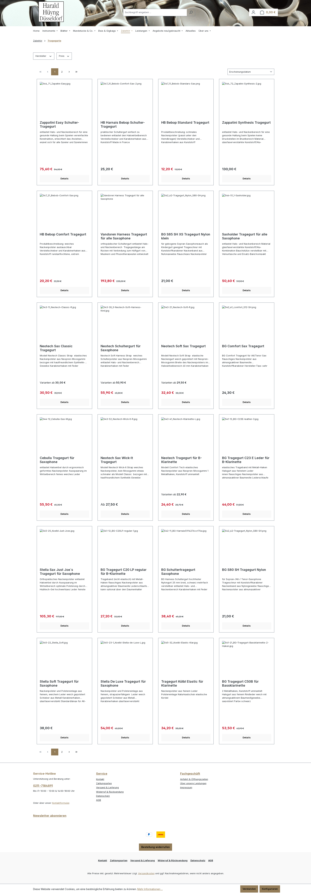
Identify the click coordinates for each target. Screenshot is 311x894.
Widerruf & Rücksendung (110, 791)
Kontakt (100, 779)
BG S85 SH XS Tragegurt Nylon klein (185, 236)
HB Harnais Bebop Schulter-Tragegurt (123, 124)
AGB (98, 800)
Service (101, 773)
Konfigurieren (270, 889)
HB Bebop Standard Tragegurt (185, 122)
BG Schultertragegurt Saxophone (178, 572)
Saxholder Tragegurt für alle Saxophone (244, 236)
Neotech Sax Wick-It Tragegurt (117, 460)
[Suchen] (191, 12)
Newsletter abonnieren (49, 815)
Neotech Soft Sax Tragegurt (183, 346)
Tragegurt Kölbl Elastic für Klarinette (182, 683)
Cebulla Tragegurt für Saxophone (57, 460)
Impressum (186, 787)
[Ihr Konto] (253, 12)
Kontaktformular (60, 803)
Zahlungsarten (104, 783)
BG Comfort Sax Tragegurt (243, 346)
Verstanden (249, 889)
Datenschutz (103, 796)
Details (64, 178)
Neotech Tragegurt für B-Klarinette (181, 460)
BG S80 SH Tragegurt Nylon (244, 570)
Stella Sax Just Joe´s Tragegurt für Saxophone (60, 572)
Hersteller (41, 56)
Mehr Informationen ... (150, 889)
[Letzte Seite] (76, 71)
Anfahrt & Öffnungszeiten (194, 779)
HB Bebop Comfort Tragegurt (63, 234)
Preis (62, 56)
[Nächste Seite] (69, 71)
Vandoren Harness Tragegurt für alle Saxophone (124, 236)
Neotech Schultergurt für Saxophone (121, 348)
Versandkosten (146, 873)
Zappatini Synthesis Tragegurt (246, 122)
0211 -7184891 (43, 785)
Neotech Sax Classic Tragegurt (56, 348)
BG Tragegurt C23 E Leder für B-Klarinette (245, 460)
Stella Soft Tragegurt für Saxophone (59, 683)
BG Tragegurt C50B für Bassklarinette (240, 683)
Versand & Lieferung (107, 787)
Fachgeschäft (190, 773)
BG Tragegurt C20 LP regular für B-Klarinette (124, 572)
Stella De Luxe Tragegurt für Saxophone (123, 683)
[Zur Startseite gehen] (51, 11)
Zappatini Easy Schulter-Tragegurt (59, 124)
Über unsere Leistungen (193, 783)
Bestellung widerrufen (155, 847)
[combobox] (155, 12)
